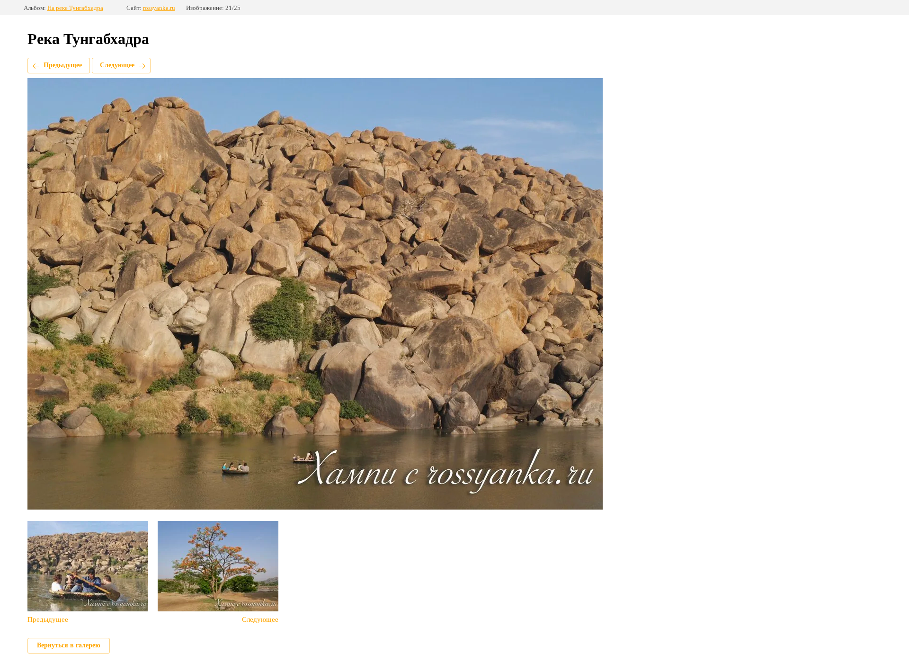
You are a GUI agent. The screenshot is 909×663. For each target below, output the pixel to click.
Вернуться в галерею (68, 645)
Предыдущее (63, 65)
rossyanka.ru (159, 7)
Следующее (117, 65)
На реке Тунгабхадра (75, 7)
